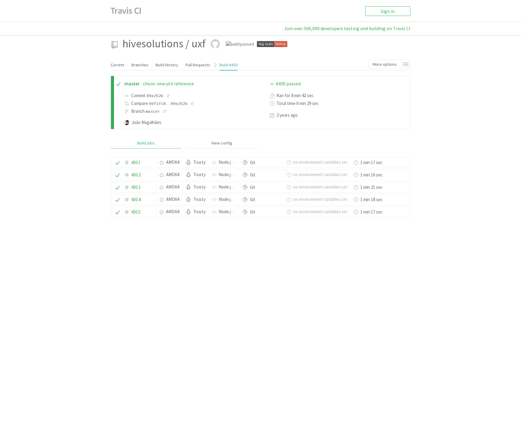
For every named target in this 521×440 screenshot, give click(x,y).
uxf (198, 43)
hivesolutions (152, 43)
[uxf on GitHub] (215, 43)
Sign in (388, 11)
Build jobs (146, 143)
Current (117, 65)
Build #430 (228, 65)
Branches (139, 65)
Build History (167, 65)
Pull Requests (197, 65)
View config (221, 143)
